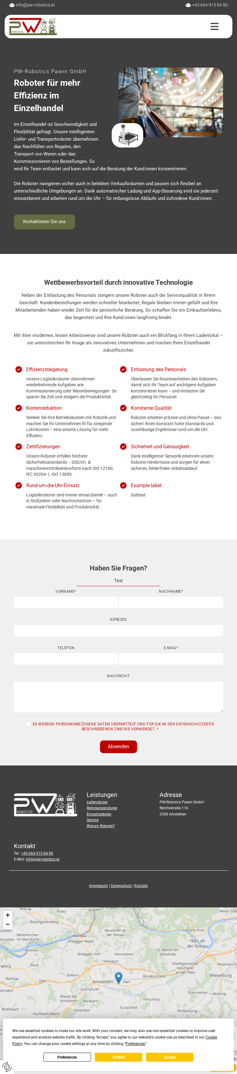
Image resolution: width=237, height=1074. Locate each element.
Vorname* (66, 591)
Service (92, 820)
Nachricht (118, 676)
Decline (119, 1057)
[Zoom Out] (7, 924)
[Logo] (33, 26)
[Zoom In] (7, 915)
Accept (170, 1057)
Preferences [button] (135, 1044)
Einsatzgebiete (99, 814)
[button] (142, 26)
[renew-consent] (7, 1067)
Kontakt (141, 886)
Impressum (98, 886)
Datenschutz (121, 886)
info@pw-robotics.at (35, 4)
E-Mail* (171, 648)
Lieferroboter (97, 802)
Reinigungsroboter (102, 808)
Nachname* (171, 591)
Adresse (118, 619)
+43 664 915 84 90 (210, 4)
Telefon (65, 648)
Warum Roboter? (101, 826)
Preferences (67, 1057)
